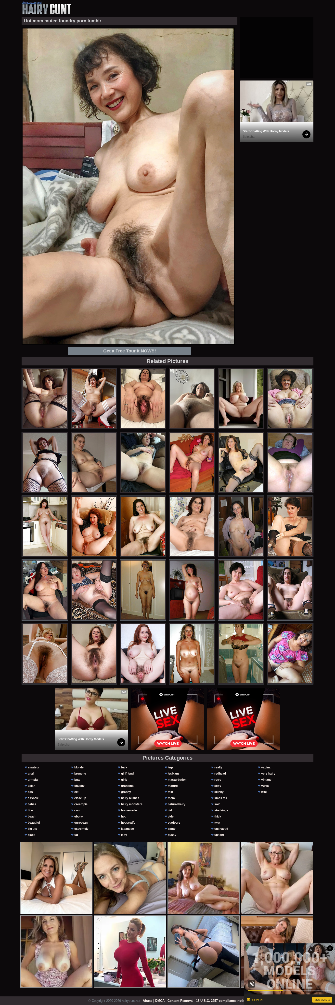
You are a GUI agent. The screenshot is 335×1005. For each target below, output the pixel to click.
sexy (217, 786)
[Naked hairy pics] (290, 462)
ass (30, 792)
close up (80, 798)
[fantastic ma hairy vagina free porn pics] (45, 398)
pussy (172, 835)
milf (170, 792)
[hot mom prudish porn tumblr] (45, 653)
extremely (81, 829)
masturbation (177, 779)
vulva (265, 786)
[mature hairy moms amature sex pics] (94, 653)
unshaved (221, 829)
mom (171, 798)
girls (124, 779)
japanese (127, 829)
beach (32, 816)
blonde (79, 767)
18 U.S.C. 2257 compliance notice (221, 1001)
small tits (220, 798)
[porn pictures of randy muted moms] (241, 590)
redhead (220, 773)
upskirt (219, 835)
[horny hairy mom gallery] (192, 653)
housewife (128, 822)
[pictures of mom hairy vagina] (94, 398)
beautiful (34, 822)
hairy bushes (130, 798)
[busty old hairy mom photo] (290, 653)
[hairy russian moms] (192, 590)
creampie (81, 804)
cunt (77, 810)
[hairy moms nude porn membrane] (143, 398)
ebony (78, 816)
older (171, 816)
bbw (30, 810)
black (31, 835)
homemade (129, 810)
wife (264, 792)
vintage (266, 779)
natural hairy (176, 804)
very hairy (268, 773)
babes (32, 804)
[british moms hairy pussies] (143, 526)
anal (31, 773)
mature (173, 786)
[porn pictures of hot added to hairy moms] (290, 526)
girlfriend (127, 773)
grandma (127, 786)
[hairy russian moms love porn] (192, 462)
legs (171, 767)
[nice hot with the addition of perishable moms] (241, 653)
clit (76, 792)
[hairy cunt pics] (47, 7)
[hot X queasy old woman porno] (290, 590)
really (218, 767)
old (170, 810)
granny (126, 792)
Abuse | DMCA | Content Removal (168, 1001)
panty (172, 829)
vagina (266, 767)
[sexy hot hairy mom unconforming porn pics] (94, 462)
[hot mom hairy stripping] (192, 398)
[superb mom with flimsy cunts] (45, 462)
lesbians (174, 773)
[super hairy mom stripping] (290, 398)
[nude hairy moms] (143, 462)
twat (217, 822)
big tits (32, 829)
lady (124, 835)
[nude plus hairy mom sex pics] (241, 462)
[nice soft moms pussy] (45, 590)
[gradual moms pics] (143, 653)
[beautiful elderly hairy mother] (94, 590)
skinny (219, 792)
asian (31, 786)
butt (77, 779)
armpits (33, 779)
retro (217, 779)
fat (76, 835)
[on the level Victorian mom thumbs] (143, 590)
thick (217, 816)
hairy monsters (131, 804)
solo (217, 804)
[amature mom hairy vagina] (45, 526)
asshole (33, 798)
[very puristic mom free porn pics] (94, 526)
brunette (80, 773)
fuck (124, 767)
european (81, 822)
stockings (221, 810)
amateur (33, 767)
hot (123, 816)
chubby (79, 786)
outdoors (174, 822)
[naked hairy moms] (192, 526)
